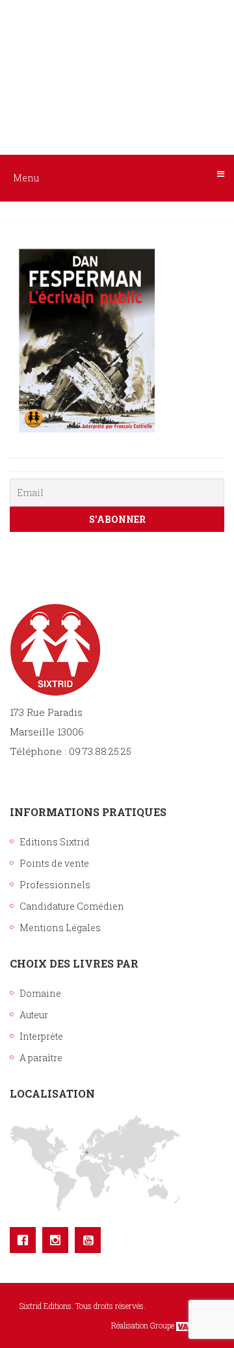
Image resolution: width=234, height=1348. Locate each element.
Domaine (40, 993)
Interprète (41, 1036)
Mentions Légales (60, 927)
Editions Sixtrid (55, 842)
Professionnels (55, 885)
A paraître (41, 1057)
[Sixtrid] (117, 59)
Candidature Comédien (72, 906)
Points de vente (54, 863)
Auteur (34, 1015)
